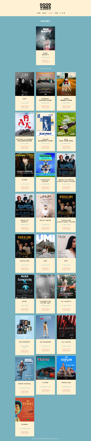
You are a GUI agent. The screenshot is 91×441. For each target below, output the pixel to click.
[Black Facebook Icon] (60, 13)
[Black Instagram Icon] (62, 13)
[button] (45, 61)
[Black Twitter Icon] (64, 13)
